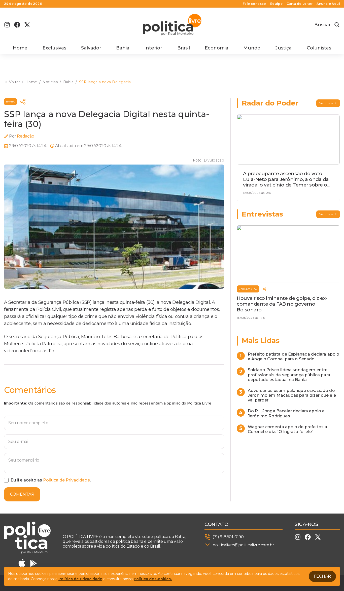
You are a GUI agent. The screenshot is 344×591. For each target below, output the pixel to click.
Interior (153, 48)
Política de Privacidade (66, 480)
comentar (22, 494)
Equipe (276, 4)
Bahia (122, 48)
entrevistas (248, 288)
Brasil (183, 48)
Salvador (91, 48)
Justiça (283, 48)
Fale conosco (254, 4)
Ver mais (326, 103)
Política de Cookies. (153, 579)
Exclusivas (54, 48)
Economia (216, 48)
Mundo (251, 48)
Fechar (322, 576)
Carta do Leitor (300, 4)
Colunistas (319, 48)
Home (20, 48)
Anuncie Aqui (328, 4)
